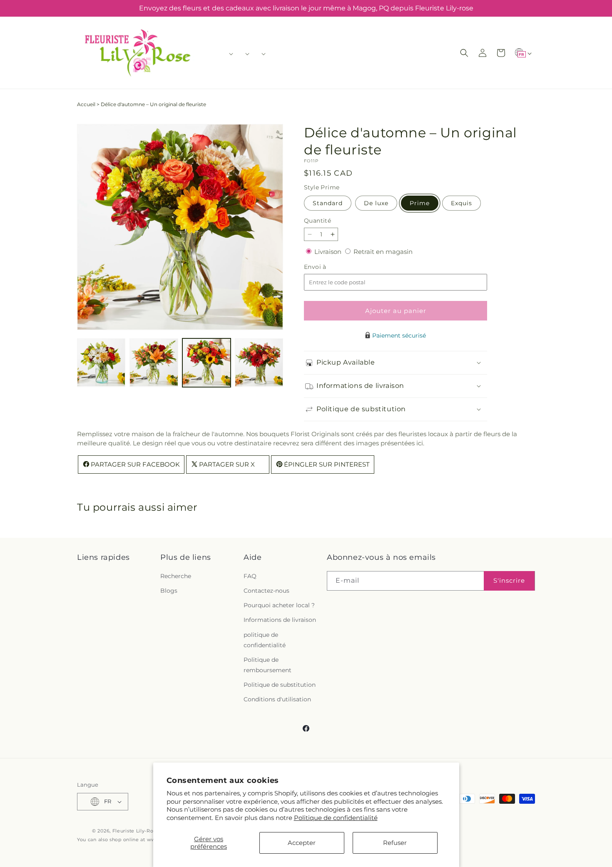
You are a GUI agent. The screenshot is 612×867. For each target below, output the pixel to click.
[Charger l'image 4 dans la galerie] (259, 362)
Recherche (175, 576)
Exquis (461, 203)
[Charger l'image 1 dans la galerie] (101, 362)
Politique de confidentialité (336, 818)
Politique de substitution (280, 684)
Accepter (302, 843)
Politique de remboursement (267, 665)
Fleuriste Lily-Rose (135, 831)
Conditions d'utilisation (277, 699)
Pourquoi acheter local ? (279, 605)
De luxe (376, 203)
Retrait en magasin (383, 252)
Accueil (86, 104)
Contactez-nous (266, 590)
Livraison (328, 252)
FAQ (250, 576)
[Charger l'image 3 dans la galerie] (206, 362)
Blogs (168, 590)
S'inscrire (509, 580)
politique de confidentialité (265, 640)
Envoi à (323, 267)
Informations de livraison (280, 620)
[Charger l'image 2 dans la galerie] (153, 362)
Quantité (317, 220)
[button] (228, 54)
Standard (328, 203)
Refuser (395, 843)
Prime (420, 203)
